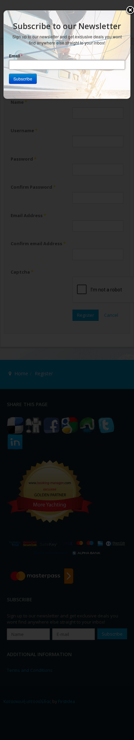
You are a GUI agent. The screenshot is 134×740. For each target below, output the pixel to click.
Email (16, 56)
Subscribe (22, 78)
